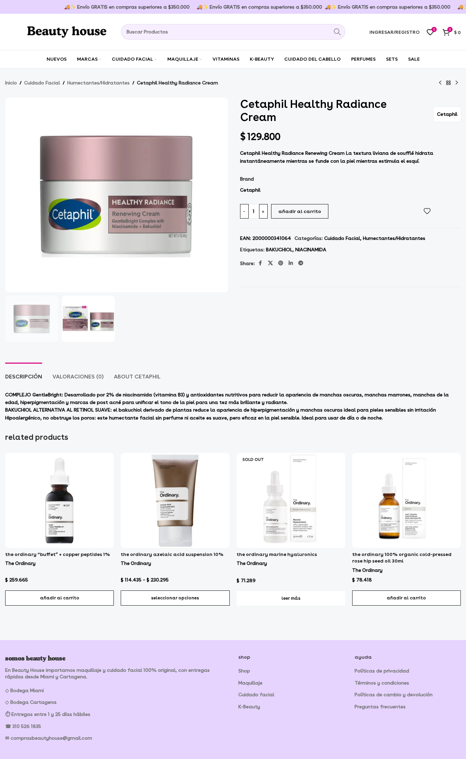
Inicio (11, 82)
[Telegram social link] (300, 263)
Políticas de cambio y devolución (394, 694)
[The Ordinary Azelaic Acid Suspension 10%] (175, 500)
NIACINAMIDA (310, 249)
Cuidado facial (256, 694)
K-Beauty (249, 706)
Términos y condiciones (382, 683)
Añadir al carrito (299, 211)
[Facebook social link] (260, 263)
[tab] (23, 373)
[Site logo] (57, 30)
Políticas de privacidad (382, 671)
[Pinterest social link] (280, 263)
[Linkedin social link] (291, 263)
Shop (244, 671)
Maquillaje (250, 683)
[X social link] (270, 263)
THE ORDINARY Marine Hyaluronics (277, 554)
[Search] (337, 32)
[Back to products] (448, 83)
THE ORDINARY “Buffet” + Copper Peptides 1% (57, 554)
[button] (59, 598)
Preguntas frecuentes (380, 706)
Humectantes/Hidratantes (98, 82)
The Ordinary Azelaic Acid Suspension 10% (172, 554)
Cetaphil (447, 114)
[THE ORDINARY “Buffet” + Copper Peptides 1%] (59, 500)
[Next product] (457, 83)
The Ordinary (20, 563)
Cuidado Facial (42, 82)
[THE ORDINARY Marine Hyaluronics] (291, 500)
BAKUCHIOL (279, 249)
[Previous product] (440, 83)
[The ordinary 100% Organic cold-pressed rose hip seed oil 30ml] (406, 500)
